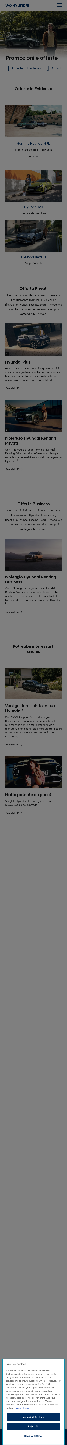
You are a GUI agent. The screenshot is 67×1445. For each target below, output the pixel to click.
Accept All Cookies (33, 1417)
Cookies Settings (33, 1436)
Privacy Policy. (22, 1408)
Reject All (33, 1426)
